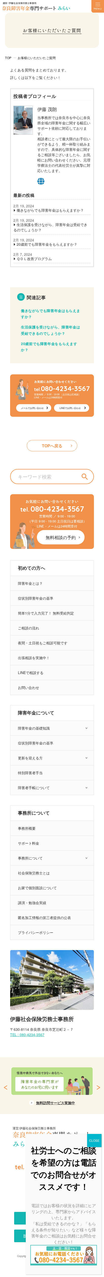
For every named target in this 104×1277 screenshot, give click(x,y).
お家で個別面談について (37, 887)
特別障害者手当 (30, 772)
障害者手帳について (34, 787)
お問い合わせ (28, 687)
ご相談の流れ (28, 627)
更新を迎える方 (30, 757)
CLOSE (94, 1140)
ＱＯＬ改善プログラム (34, 258)
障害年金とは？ (30, 583)
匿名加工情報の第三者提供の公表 (44, 917)
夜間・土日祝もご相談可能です (42, 642)
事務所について (30, 857)
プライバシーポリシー (35, 932)
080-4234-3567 (52, 509)
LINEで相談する (30, 672)
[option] (52, 1089)
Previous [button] (5, 1087)
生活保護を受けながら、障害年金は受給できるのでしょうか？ (50, 227)
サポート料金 (28, 843)
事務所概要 (27, 828)
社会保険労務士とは (34, 872)
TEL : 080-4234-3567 (27, 1034)
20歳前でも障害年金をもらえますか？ (47, 244)
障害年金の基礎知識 (34, 728)
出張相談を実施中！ (34, 657)
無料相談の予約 (61, 537)
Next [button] (98, 1087)
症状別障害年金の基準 (35, 598)
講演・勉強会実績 (32, 902)
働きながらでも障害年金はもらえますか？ (50, 210)
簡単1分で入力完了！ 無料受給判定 (46, 613)
